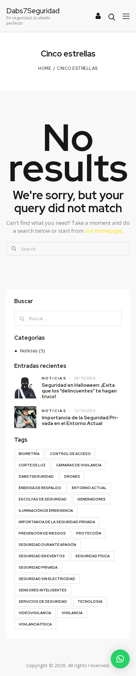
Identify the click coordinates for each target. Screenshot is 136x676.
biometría (29, 454)
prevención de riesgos (42, 533)
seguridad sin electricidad (47, 579)
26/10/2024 (84, 378)
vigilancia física (35, 624)
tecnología (89, 601)
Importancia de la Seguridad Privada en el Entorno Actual (80, 420)
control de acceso (70, 454)
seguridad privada (38, 567)
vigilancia (72, 613)
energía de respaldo (40, 488)
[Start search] (111, 17)
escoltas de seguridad (43, 499)
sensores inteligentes (43, 590)
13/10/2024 (84, 410)
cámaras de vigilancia (79, 465)
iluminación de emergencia (46, 510)
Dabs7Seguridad (36, 476)
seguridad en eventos (42, 556)
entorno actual (89, 488)
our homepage (103, 230)
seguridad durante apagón (47, 544)
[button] (120, 658)
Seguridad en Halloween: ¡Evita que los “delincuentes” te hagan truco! (79, 390)
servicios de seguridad (43, 601)
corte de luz (32, 465)
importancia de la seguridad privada (57, 522)
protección (88, 533)
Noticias (29, 350)
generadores (91, 499)
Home (44, 68)
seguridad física (92, 556)
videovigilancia (35, 613)
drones (72, 476)
